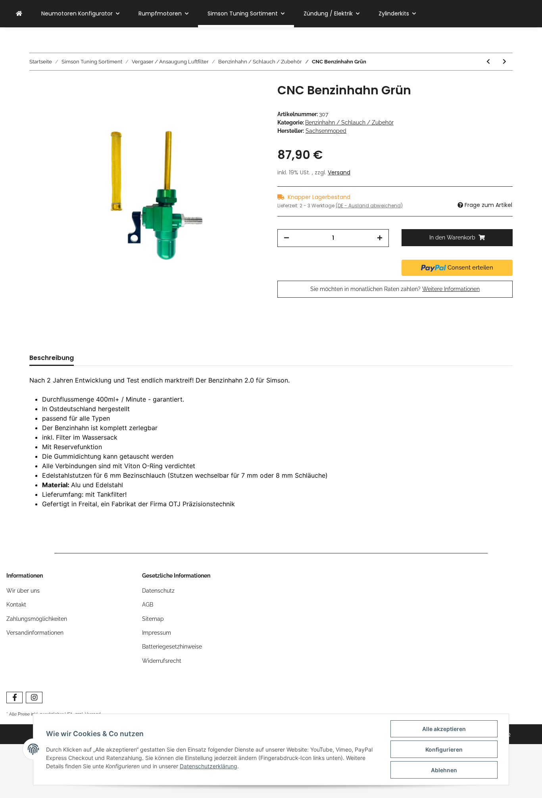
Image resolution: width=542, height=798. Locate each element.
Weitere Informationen (451, 289)
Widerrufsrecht (161, 661)
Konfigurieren (444, 749)
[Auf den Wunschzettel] (248, 101)
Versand (339, 172)
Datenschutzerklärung (208, 766)
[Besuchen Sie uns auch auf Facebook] (14, 697)
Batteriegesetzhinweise (172, 646)
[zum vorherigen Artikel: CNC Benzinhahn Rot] (488, 61)
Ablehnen (444, 770)
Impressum (156, 633)
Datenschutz (158, 590)
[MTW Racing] (19, 13)
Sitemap (153, 619)
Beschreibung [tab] (51, 357)
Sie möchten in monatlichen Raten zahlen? (395, 289)
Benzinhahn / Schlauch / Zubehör (349, 122)
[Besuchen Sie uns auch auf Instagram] (34, 697)
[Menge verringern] (286, 238)
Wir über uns (23, 590)
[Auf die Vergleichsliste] (227, 101)
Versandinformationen (34, 633)
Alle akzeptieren (444, 728)
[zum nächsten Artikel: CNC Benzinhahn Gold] (504, 61)
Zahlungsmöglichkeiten (36, 619)
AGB (147, 604)
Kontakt (16, 604)
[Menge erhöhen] (379, 238)
